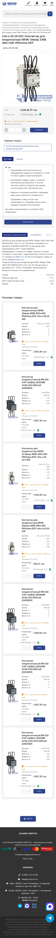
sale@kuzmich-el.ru (16, 259)
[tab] (36, 235)
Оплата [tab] (20, 159)
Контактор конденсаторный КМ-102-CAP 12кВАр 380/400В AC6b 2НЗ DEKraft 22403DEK (35, 594)
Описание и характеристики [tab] (15, 235)
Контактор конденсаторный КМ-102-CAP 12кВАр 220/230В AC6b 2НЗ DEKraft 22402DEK (35, 382)
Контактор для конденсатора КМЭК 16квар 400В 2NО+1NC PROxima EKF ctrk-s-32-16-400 (36, 313)
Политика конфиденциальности (27, 855)
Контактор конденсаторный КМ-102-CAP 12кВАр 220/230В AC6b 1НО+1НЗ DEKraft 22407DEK (35, 738)
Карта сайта (27, 859)
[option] (28, 78)
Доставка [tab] (8, 159)
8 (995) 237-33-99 (22, 257)
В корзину (39, 130)
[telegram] (20, 907)
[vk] (35, 907)
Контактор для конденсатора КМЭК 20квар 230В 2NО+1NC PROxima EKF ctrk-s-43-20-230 (36, 525)
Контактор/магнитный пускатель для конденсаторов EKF (22, 147)
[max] (28, 907)
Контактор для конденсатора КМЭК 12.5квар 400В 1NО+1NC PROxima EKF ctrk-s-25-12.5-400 (35, 454)
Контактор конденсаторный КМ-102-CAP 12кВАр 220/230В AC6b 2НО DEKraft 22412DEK (35, 666)
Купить (39, 363)
